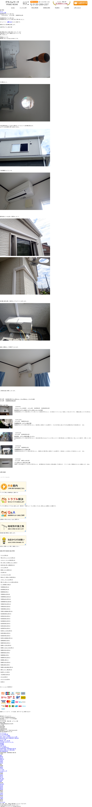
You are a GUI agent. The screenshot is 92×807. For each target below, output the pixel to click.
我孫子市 (2, 759)
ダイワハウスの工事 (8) (5, 679)
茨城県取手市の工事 (19, 15)
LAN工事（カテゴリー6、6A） (7, 742)
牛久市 (1, 777)
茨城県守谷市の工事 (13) (5, 642)
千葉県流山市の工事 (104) (6, 599)
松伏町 (1, 786)
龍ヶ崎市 (2, 778)
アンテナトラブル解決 (5, 735)
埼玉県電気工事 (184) (5, 589)
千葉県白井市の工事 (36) (5, 606)
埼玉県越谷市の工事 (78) (5, 621)
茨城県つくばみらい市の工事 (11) (7, 647)
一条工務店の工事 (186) (5, 674)
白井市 (1, 760)
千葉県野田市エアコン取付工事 (22, 449)
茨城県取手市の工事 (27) (5, 657)
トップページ (3, 732)
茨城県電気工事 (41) (5, 591)
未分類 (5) (3, 681)
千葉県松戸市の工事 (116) (6, 604)
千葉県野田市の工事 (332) (6, 596)
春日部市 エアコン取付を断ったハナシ (24, 436)
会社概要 (67, 7)
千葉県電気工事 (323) (5, 587)
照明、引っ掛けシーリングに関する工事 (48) (9, 582)
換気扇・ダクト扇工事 (5, 740)
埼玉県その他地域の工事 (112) (6, 638)
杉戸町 (1, 797)
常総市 (1, 774)
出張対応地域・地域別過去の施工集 (8, 748)
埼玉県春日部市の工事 (45, 408)
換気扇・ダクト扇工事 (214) (6, 569)
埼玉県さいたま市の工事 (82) (6, 630)
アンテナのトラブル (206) (6, 574)
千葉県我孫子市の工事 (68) (6, 601)
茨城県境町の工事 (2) (5, 655)
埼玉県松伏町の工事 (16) (5, 618)
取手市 (1, 776)
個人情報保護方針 (4, 751)
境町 (1, 781)
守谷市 (1, 768)
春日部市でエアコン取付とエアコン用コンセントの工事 (28, 410)
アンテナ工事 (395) (4, 555)
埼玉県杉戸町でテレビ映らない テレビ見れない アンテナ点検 (20, 399)
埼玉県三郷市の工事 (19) (5, 633)
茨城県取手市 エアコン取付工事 (22, 423)
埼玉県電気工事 (37, 408)
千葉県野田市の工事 (25, 447)
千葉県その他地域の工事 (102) (6, 611)
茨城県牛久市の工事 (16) (5, 662)
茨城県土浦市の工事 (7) (5, 664)
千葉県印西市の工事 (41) (5, 608)
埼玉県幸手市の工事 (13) (5, 628)
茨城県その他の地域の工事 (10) (7, 667)
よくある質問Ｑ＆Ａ (4, 747)
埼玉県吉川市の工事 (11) (5, 616)
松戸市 (1, 763)
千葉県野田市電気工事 (11, 400)
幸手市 (1, 794)
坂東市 (1, 767)
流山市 (1, 757)
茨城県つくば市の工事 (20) (6, 645)
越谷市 (1, 787)
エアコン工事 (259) (4, 567)
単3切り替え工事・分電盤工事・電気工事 (9, 738)
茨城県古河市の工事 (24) (5, 650)
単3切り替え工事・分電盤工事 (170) (8, 565)
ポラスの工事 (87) (4, 676)
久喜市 (1, 793)
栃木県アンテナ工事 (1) (5, 672)
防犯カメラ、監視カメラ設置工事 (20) (8, 577)
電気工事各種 (34, 7)
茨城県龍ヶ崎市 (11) (5, 659)
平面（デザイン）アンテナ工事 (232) (8, 557)
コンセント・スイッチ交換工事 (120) (8, 560)
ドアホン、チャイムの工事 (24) (7, 579)
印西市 (1, 761)
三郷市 (1, 798)
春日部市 (2, 784)
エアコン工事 (11, 15)
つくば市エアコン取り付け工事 (22, 462)
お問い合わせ (77, 7)
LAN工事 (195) (3, 572)
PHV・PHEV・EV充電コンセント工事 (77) (9, 562)
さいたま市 (2, 802)
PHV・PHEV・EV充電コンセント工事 (8, 736)
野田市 (1, 756)
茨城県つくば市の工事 (25, 460)
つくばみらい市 (3, 770)
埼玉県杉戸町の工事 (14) (5, 635)
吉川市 (1, 785)
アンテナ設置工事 (4, 734)
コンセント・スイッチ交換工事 (20, 408)
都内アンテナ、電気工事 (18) (6, 669)
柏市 (1, 755)
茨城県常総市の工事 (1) (5, 652)
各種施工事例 (46, 7)
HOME (13, 7)
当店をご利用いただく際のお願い (7, 750)
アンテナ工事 (23, 7)
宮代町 (1, 789)
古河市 (1, 772)
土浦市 (1, 780)
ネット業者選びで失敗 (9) (6, 584)
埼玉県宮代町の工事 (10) (5, 623)
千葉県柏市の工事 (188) (5, 594)
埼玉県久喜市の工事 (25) (5, 625)
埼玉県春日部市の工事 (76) (6, 613)
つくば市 (2, 769)
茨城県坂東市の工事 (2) (5, 640)
